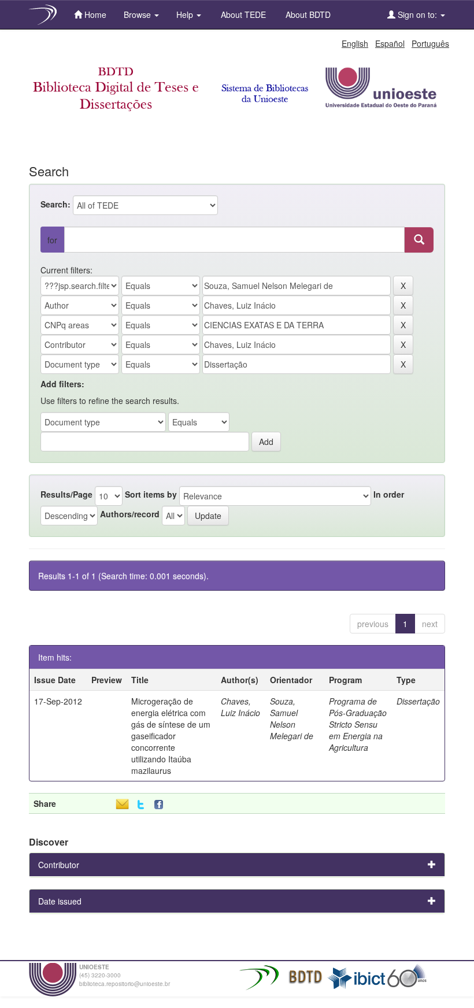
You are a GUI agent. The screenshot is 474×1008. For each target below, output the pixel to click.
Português (430, 43)
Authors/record (130, 514)
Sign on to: (417, 14)
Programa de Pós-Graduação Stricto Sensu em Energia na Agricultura (358, 724)
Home (94, 14)
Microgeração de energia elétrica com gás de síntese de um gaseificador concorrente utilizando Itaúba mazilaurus (170, 735)
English (355, 43)
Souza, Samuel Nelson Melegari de (291, 718)
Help (185, 14)
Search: (55, 204)
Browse (138, 14)
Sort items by (151, 494)
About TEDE (242, 14)
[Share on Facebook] (161, 805)
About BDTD (307, 14)
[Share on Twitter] (141, 805)
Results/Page (66, 494)
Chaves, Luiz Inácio (240, 706)
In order (388, 494)
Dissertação (418, 701)
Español (390, 43)
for (52, 240)
